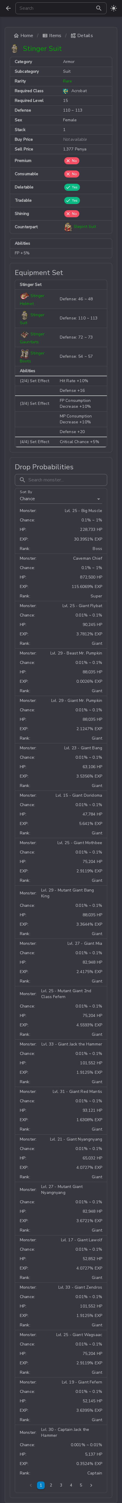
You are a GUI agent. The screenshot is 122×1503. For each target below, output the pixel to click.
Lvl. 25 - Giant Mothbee (79, 843)
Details (85, 35)
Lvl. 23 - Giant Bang (83, 748)
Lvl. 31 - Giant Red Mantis (77, 1091)
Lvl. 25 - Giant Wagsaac (79, 1335)
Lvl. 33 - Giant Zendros (80, 1287)
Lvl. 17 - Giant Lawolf (81, 1240)
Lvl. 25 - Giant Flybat (82, 606)
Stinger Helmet (32, 300)
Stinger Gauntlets (32, 338)
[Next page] (91, 1485)
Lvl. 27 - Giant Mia (85, 943)
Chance (27, 499)
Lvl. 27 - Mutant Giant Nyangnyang (62, 1189)
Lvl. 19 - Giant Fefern (82, 1382)
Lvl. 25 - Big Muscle (83, 510)
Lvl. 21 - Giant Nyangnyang (76, 1139)
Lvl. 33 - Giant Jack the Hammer (71, 1044)
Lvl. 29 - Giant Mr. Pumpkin (76, 700)
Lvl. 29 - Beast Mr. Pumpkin (76, 653)
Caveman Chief (87, 558)
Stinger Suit (32, 319)
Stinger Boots (32, 357)
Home (26, 35)
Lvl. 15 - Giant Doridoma (79, 795)
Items (55, 35)
